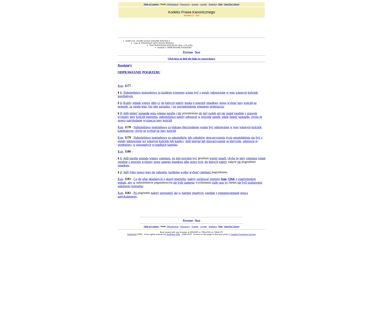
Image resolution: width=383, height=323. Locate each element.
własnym (241, 92)
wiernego (179, 92)
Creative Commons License (243, 234)
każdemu (174, 172)
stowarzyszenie (215, 141)
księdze (186, 193)
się (239, 161)
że (260, 116)
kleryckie (235, 141)
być (196, 92)
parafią (171, 113)
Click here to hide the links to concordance (191, 58)
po (174, 106)
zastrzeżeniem (247, 179)
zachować (202, 179)
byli (244, 182)
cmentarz (164, 158)
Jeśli (126, 113)
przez (157, 161)
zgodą (137, 106)
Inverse (195, 4)
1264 (231, 179)
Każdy (127, 103)
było (180, 182)
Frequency (185, 4)
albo (154, 103)
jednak (136, 103)
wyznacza (149, 120)
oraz (221, 182)
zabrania (161, 172)
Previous (188, 52)
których (170, 103)
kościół (248, 103)
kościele (253, 92)
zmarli (222, 158)
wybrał (151, 130)
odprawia (249, 141)
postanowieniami (228, 193)
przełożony (124, 144)
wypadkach (159, 144)
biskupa (176, 127)
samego (166, 161)
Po (135, 193)
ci (158, 103)
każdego (166, 92)
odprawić (191, 116)
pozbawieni (255, 182)
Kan (120, 85)
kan (223, 179)
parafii (216, 116)
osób (215, 182)
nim (155, 106)
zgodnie (239, 113)
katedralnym (125, 130)
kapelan (172, 144)
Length (203, 4)
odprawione (217, 92)
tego (144, 106)
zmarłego (212, 103)
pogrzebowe (149, 92)
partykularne (134, 120)
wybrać (232, 103)
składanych (156, 179)
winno (189, 92)
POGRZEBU (151, 72)
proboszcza (217, 106)
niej (205, 113)
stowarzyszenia (215, 137)
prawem (252, 113)
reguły (206, 92)
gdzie (225, 116)
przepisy (215, 179)
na (255, 103)
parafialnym (125, 96)
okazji (169, 179)
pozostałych (143, 144)
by (226, 182)
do (162, 103)
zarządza (164, 106)
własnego (203, 106)
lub (190, 137)
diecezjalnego (190, 127)
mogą (222, 103)
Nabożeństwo (132, 92)
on (158, 130)
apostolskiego (241, 137)
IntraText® (132, 234)
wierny (146, 103)
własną (161, 113)
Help (220, 4)
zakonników (179, 137)
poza (153, 113)
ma (253, 137)
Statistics (213, 4)
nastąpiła (143, 113)
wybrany (123, 116)
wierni (213, 158)
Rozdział (123, 65)
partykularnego (127, 196)
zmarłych (197, 193)
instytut (196, 141)
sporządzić (166, 193)
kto (150, 106)
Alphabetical (172, 4)
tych (200, 161)
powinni (186, 158)
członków (199, 137)
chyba (255, 116)
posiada (143, 158)
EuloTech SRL (173, 234)
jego (232, 92)
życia (229, 137)
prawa (244, 193)
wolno (185, 172)
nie (179, 113)
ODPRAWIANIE (129, 72)
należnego (124, 186)
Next (197, 52)
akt (176, 193)
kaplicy (179, 141)
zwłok (212, 113)
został (229, 113)
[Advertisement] (191, 27)
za (159, 92)
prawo (122, 120)
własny (153, 158)
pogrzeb (200, 103)
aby (130, 182)
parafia (133, 158)
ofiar (145, 179)
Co (135, 179)
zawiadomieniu (186, 106)
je (256, 141)
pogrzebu (152, 116)
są (227, 141)
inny (240, 103)
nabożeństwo (167, 116)
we (144, 141)
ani (219, 113)
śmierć (133, 113)
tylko (132, 172)
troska (188, 103)
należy (180, 103)
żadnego (189, 182)
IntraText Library (232, 4)
